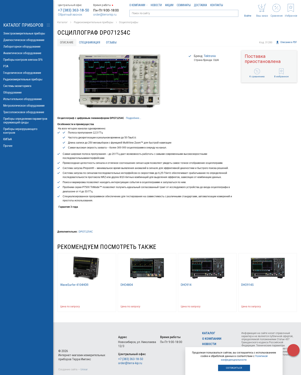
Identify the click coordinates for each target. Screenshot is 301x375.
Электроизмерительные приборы (24, 33)
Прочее (7, 146)
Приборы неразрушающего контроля (20, 130)
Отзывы (111, 42)
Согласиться (234, 368)
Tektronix (210, 56)
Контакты (216, 5)
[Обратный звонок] (293, 350)
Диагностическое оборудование (23, 40)
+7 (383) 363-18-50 (73, 10)
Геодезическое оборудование (22, 73)
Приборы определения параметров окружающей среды (25, 120)
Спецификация (89, 42)
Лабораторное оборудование (22, 46)
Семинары (184, 5)
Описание (67, 42)
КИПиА (7, 139)
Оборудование (12, 92)
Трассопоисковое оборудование (23, 112)
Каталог (208, 333)
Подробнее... (133, 118)
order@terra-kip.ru (105, 14)
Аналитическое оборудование (22, 53)
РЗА (5, 66)
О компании (137, 5)
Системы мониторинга (17, 86)
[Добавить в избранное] (111, 306)
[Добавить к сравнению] (103, 306)
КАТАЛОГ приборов (23, 25)
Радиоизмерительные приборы (22, 79)
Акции (169, 5)
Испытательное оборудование (22, 99)
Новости (156, 5)
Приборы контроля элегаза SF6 (23, 60)
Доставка (200, 5)
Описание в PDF (288, 42)
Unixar (84, 369)
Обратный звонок (70, 14)
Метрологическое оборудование (24, 105)
